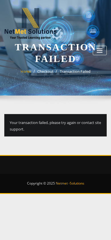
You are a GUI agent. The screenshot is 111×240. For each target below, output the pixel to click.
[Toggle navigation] (100, 50)
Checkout (45, 71)
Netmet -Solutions (70, 183)
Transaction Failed (75, 71)
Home (25, 71)
